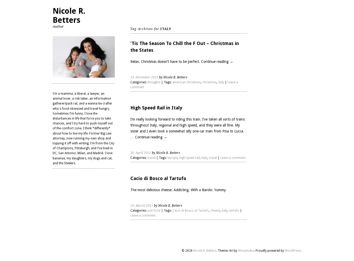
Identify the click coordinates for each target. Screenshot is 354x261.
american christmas (186, 82)
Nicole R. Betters (69, 15)
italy (221, 82)
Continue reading (217, 61)
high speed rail (189, 158)
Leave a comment (232, 158)
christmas (209, 82)
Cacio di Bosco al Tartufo (158, 178)
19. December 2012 (144, 77)
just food (153, 210)
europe (172, 158)
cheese (215, 210)
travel (151, 158)
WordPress (293, 250)
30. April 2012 (140, 153)
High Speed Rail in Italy (156, 107)
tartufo (234, 210)
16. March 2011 (141, 205)
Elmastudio (246, 250)
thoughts (153, 82)
